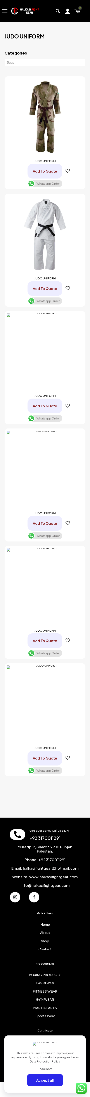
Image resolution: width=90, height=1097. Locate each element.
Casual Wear (45, 983)
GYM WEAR (45, 999)
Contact (45, 949)
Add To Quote (45, 171)
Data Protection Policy (45, 1061)
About (45, 932)
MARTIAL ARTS (45, 1008)
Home (45, 924)
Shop (45, 941)
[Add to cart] (78, 83)
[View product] (78, 90)
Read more (45, 1069)
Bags (10, 62)
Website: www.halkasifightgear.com (45, 876)
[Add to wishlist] (78, 96)
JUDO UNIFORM (45, 161)
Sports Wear (45, 1016)
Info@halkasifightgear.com (45, 885)
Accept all (45, 1080)
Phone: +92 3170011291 (45, 859)
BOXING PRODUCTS (45, 975)
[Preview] (78, 103)
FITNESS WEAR (45, 991)
